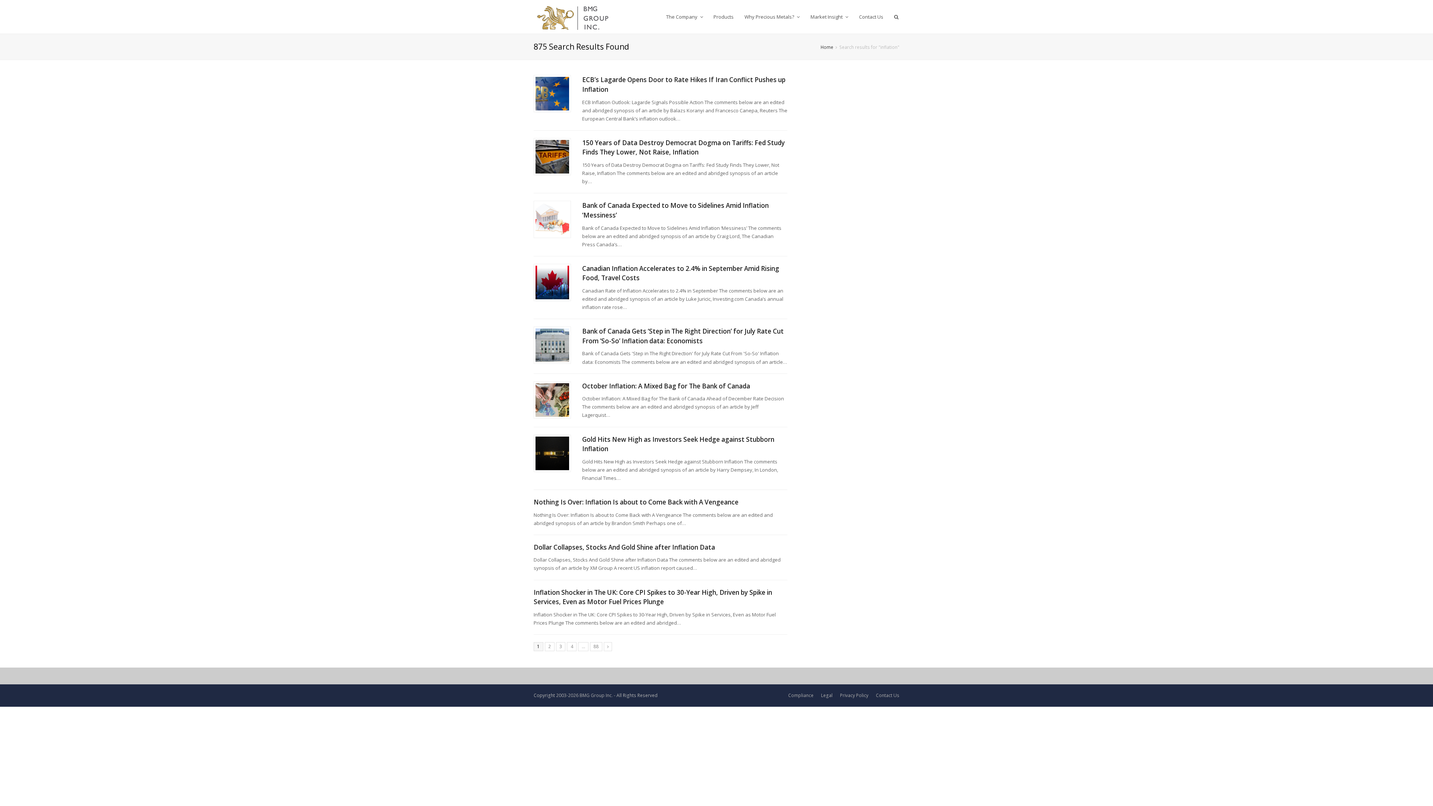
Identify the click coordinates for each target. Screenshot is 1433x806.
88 (596, 646)
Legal (827, 695)
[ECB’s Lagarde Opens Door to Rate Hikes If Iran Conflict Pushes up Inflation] (552, 93)
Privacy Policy (854, 695)
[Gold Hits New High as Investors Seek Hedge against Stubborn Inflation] (552, 453)
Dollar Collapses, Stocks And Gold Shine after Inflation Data (624, 547)
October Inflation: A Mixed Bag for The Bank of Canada (666, 386)
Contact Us (887, 695)
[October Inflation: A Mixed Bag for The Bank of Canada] (552, 400)
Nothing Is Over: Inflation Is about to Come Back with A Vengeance (636, 502)
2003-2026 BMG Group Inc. (584, 695)
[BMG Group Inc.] (573, 17)
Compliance (801, 695)
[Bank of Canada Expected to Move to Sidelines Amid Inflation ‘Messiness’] (552, 219)
